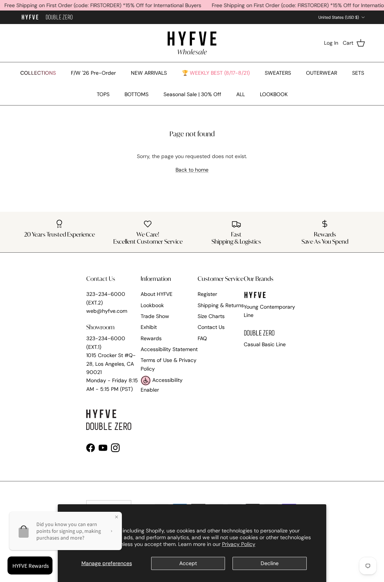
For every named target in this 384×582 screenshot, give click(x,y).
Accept (188, 563)
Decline (270, 563)
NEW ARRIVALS (149, 72)
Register (207, 294)
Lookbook (152, 305)
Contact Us (211, 327)
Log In (331, 42)
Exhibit (149, 327)
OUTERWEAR (321, 72)
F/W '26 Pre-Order (93, 72)
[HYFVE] (192, 43)
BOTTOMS (136, 94)
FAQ (202, 338)
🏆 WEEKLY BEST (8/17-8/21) (216, 72)
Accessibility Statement (169, 349)
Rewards (151, 338)
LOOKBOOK (274, 94)
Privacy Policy (238, 544)
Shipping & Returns (221, 305)
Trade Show (155, 316)
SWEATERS (278, 72)
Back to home (192, 169)
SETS (358, 72)
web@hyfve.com (106, 311)
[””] (59, 17)
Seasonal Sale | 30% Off (192, 94)
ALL (240, 94)
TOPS (103, 94)
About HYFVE (156, 294)
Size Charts (211, 316)
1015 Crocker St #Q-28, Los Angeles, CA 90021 (111, 363)
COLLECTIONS (38, 72)
